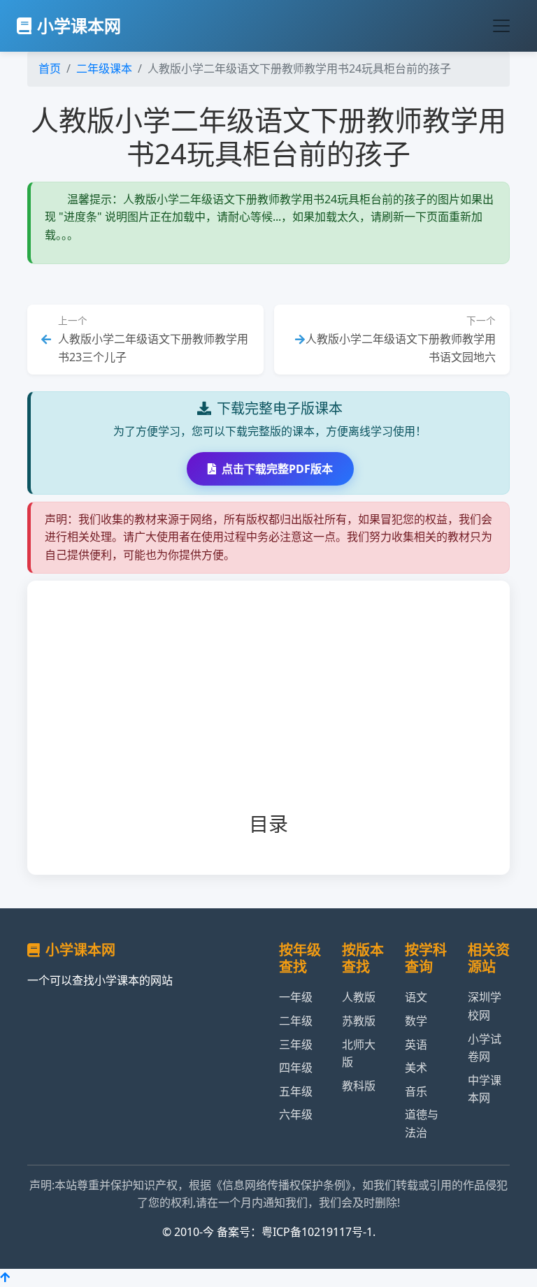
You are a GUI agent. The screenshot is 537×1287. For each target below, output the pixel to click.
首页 (49, 68)
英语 (416, 1044)
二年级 (296, 1020)
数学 (416, 1020)
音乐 (416, 1091)
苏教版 (358, 1020)
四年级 (296, 1067)
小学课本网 (79, 25)
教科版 (358, 1085)
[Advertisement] (290, 708)
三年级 (296, 1044)
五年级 (296, 1091)
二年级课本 (104, 68)
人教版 (358, 997)
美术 (416, 1067)
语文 (416, 997)
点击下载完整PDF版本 (277, 469)
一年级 (296, 997)
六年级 (296, 1114)
